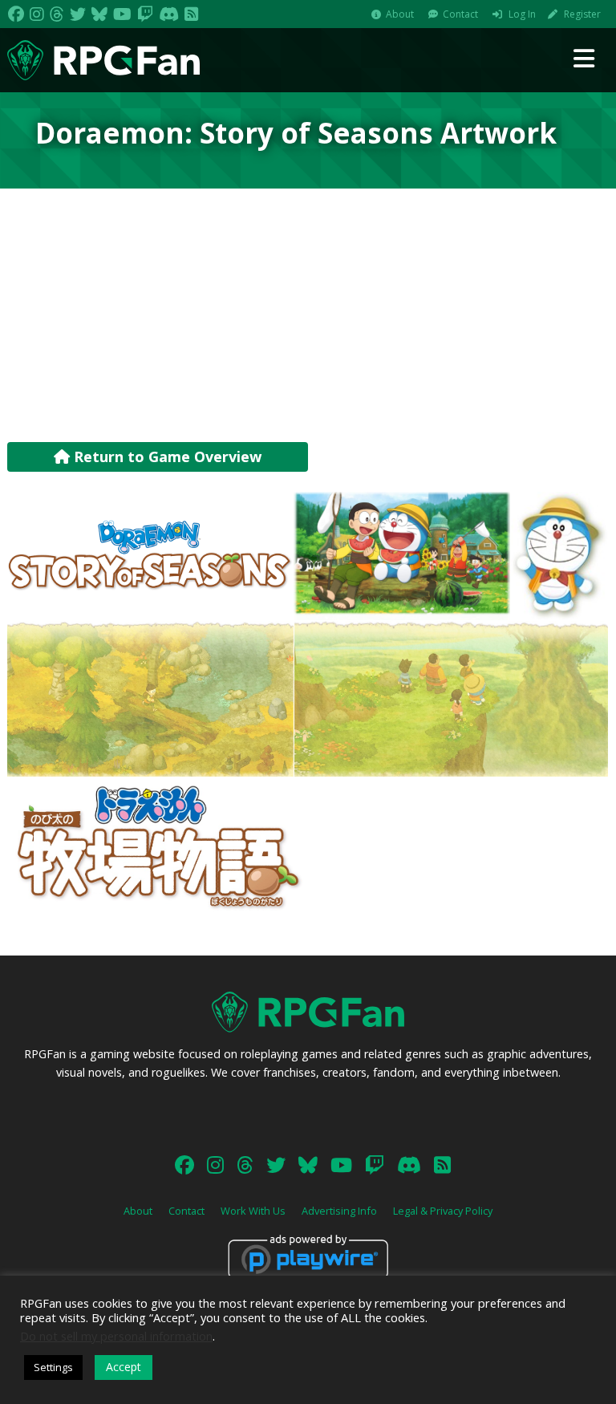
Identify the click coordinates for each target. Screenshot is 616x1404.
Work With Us (253, 1210)
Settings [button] (53, 1367)
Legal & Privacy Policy (442, 1210)
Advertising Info (339, 1210)
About (400, 14)
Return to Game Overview (165, 456)
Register (582, 14)
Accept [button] (123, 1366)
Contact (460, 14)
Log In (522, 14)
